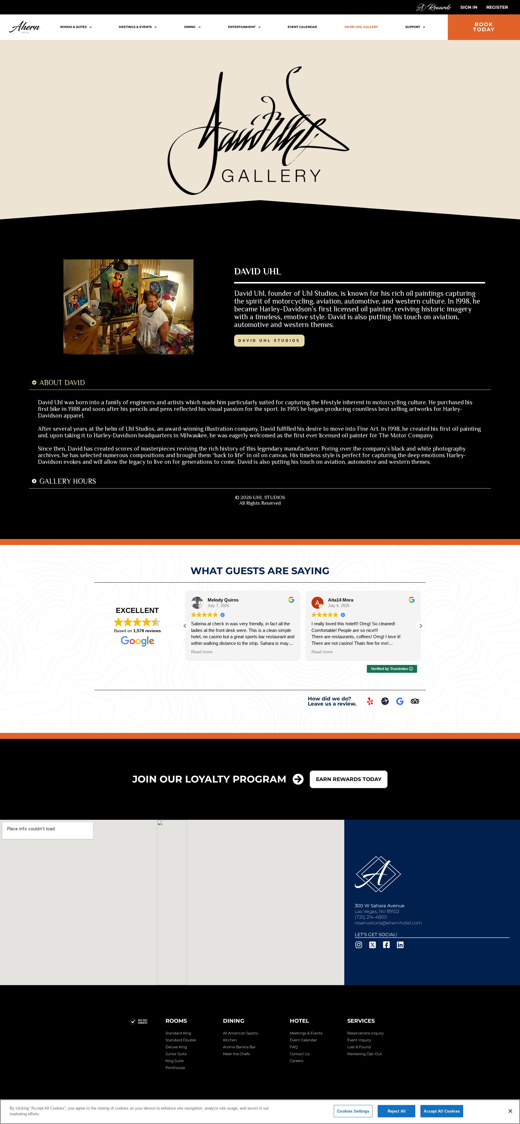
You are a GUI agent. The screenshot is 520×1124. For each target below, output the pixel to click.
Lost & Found (359, 1047)
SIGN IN (468, 7)
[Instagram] (358, 944)
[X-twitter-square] (372, 944)
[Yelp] (369, 701)
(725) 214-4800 (371, 917)
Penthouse (175, 1067)
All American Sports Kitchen (240, 1036)
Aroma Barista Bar (239, 1047)
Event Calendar (302, 27)
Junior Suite (176, 1054)
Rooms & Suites (73, 27)
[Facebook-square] (386, 944)
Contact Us (300, 1054)
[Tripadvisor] (414, 701)
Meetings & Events (135, 27)
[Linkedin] (400, 944)
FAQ (294, 1047)
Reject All (397, 1111)
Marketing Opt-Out (364, 1054)
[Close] (510, 1111)
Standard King (178, 1033)
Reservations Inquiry (365, 1033)
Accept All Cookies (442, 1111)
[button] (420, 625)
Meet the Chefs (236, 1054)
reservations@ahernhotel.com (388, 923)
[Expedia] (384, 701)
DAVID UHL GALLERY (361, 27)
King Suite (175, 1060)
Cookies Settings (353, 1111)
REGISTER (497, 7)
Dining (190, 27)
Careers (296, 1060)
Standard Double (181, 1040)
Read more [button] (201, 652)
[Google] (399, 701)
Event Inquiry (359, 1040)
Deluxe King (176, 1047)
